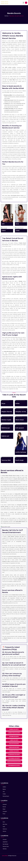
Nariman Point (6, 846)
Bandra (4, 789)
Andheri (4, 786)
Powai (4, 813)
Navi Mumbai (5, 844)
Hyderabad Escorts (14, 754)
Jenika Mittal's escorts (20, 521)
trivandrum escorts (14, 765)
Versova (4, 831)
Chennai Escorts (14, 751)
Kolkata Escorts (14, 743)
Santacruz (5, 828)
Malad (4, 809)
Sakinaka (5, 848)
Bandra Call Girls (22, 578)
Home (6, 16)
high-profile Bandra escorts (9, 351)
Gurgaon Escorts (14, 747)
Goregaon (5, 811)
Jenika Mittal (12, 79)
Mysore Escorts (14, 736)
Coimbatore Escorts (14, 732)
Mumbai (20, 281)
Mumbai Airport (6, 796)
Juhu (4, 791)
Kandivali (4, 804)
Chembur (5, 839)
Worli (4, 821)
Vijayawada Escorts (14, 758)
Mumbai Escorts (14, 729)
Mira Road (5, 824)
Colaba (4, 793)
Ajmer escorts (14, 740)
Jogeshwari (5, 841)
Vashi (4, 826)
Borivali (4, 806)
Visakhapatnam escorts (14, 761)
